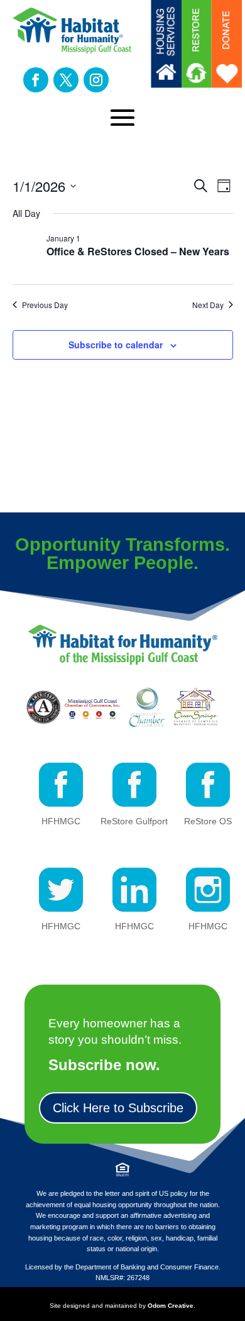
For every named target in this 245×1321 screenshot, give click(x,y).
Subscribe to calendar (115, 344)
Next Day (208, 305)
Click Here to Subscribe (118, 1108)
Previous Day (45, 305)
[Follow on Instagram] (96, 79)
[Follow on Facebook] (35, 79)
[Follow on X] (66, 79)
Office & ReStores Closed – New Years (137, 251)
